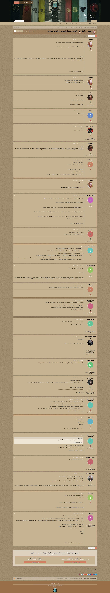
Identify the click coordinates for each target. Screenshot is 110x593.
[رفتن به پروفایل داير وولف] (90, 518)
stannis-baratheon (90, 246)
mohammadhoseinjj (90, 337)
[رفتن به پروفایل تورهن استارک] (90, 324)
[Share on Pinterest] (79, 574)
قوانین (76, 23)
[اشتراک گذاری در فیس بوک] (94, 574)
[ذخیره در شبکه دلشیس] (88, 574)
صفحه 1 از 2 (85, 36)
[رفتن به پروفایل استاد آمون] (90, 234)
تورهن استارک (90, 319)
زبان (58, 583)
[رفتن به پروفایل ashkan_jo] (90, 164)
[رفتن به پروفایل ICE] (90, 115)
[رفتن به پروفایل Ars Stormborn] (90, 270)
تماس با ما (53, 583)
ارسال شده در (78, 39)
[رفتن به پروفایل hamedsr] (94, 32)
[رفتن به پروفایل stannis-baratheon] (90, 250)
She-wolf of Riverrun (90, 400)
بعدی (91, 36)
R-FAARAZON (90, 474)
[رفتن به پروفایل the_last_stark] (90, 200)
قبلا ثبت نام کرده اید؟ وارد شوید (26, 2)
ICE (90, 111)
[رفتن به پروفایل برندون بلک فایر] (90, 462)
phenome (90, 417)
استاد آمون (90, 230)
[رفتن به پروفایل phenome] (90, 421)
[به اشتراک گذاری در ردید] (86, 574)
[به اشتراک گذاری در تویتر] (96, 574)
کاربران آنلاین (66, 23)
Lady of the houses (90, 301)
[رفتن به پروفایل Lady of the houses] (90, 306)
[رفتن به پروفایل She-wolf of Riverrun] (90, 405)
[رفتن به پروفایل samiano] (90, 97)
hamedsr (87, 33)
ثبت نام (16, 2)
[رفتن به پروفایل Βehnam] (90, 497)
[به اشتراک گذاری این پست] (14, 40)
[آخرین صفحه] (89, 36)
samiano (90, 93)
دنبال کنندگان (20, 31)
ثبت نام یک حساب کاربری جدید (75, 562)
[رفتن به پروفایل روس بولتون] (90, 382)
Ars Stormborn (90, 265)
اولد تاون (76, 33)
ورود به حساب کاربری (35, 562)
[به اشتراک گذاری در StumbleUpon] (83, 574)
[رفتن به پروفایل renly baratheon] (90, 130)
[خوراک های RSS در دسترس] (14, 578)
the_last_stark (90, 196)
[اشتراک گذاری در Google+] (92, 574)
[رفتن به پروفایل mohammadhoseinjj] (90, 343)
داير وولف (90, 513)
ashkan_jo (90, 160)
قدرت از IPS (55, 586)
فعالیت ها (88, 21)
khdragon (90, 285)
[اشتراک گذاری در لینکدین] (81, 574)
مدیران (71, 23)
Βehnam (90, 493)
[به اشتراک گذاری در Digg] (90, 574)
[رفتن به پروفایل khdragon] (90, 289)
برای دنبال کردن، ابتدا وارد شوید (28, 31)
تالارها (94, 21)
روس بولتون (90, 378)
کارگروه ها (95, 23)
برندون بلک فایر (90, 457)
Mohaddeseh (90, 360)
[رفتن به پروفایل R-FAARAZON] (90, 478)
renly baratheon (90, 126)
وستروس (85, 23)
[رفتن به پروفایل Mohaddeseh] (90, 365)
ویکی (80, 23)
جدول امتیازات (58, 23)
